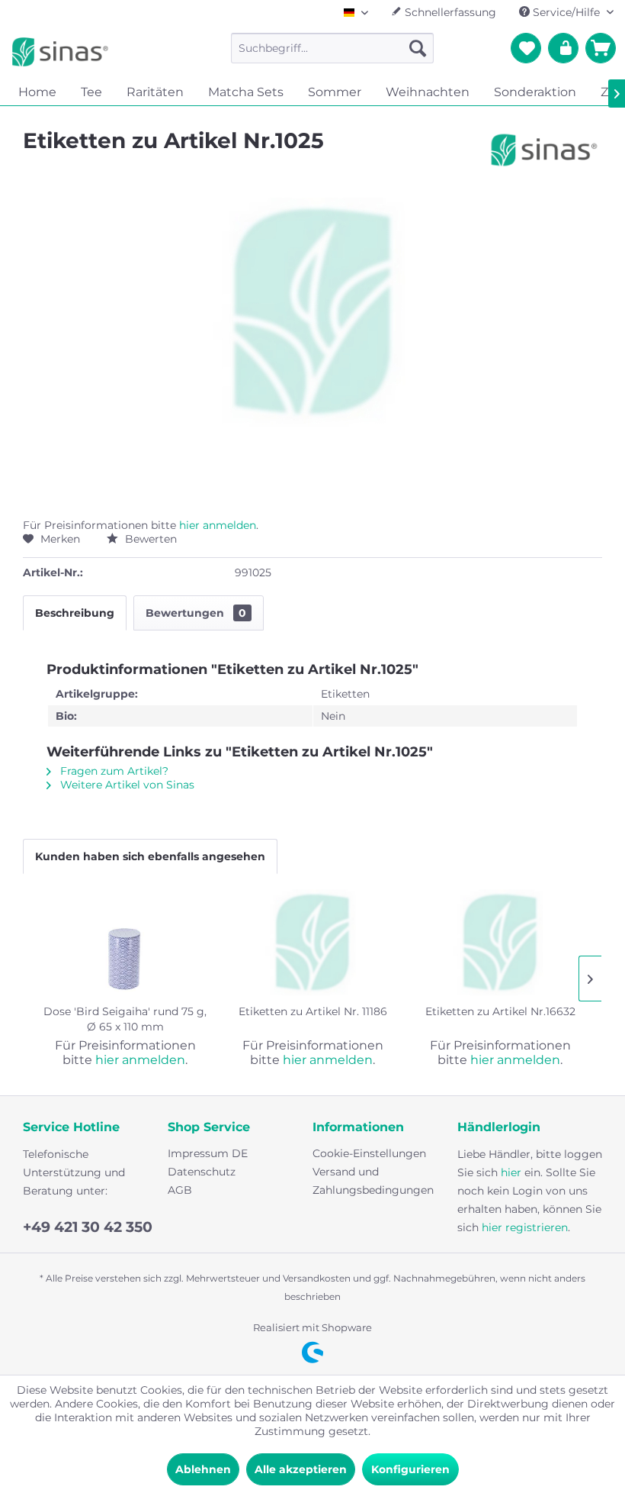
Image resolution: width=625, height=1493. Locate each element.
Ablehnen (203, 1469)
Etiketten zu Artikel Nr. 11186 (313, 1011)
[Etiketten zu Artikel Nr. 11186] (312, 942)
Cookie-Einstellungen (369, 1153)
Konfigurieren (410, 1469)
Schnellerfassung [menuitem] (449, 12)
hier (511, 1172)
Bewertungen (196, 613)
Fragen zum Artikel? (112, 771)
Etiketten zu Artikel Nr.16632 (500, 1011)
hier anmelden (217, 525)
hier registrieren (525, 1227)
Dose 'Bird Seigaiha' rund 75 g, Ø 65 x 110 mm (125, 1018)
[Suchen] (418, 48)
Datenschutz (202, 1172)
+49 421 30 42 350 (87, 1227)
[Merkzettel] (526, 48)
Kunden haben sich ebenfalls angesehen (150, 856)
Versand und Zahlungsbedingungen (373, 1181)
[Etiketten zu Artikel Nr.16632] (500, 942)
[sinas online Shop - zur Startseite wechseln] (60, 52)
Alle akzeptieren (301, 1469)
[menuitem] (332, 48)
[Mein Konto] (563, 48)
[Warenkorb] (600, 48)
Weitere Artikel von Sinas (125, 785)
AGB (180, 1190)
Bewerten (149, 539)
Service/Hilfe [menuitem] (566, 12)
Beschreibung (74, 613)
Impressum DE (208, 1153)
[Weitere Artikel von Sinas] (544, 155)
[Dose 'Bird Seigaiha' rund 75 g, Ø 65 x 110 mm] (125, 942)
